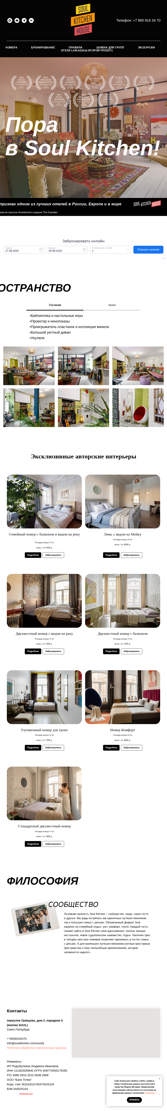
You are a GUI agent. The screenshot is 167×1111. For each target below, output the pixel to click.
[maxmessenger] (9, 20)
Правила (76, 47)
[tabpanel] (83, 327)
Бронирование (43, 47)
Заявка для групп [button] (110, 47)
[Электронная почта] (17, 20)
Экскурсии (146, 47)
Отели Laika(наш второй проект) (87, 50)
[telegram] (24, 20)
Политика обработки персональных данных (36, 1047)
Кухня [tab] (112, 305)
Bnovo (164, 258)
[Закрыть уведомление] (159, 1078)
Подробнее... (150, 1093)
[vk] (31, 20)
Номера (11, 47)
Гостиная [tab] (55, 305)
